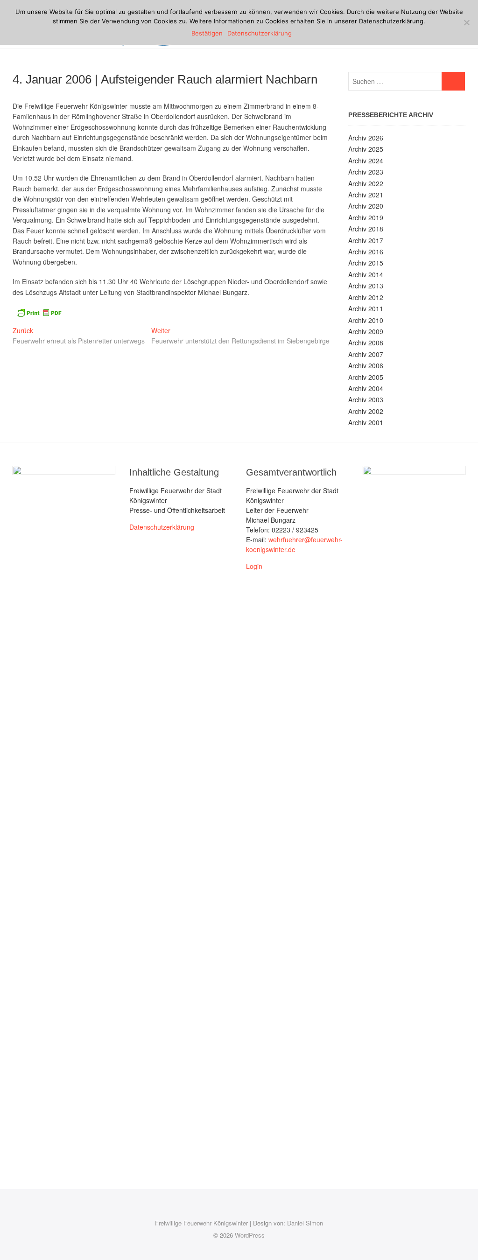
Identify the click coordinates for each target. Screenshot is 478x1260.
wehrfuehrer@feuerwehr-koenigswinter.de (294, 544)
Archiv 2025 (365, 149)
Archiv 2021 (365, 194)
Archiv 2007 (365, 354)
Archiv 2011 (365, 308)
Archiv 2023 (365, 171)
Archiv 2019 (365, 217)
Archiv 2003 (365, 399)
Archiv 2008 (365, 342)
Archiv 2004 (365, 388)
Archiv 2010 (365, 320)
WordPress (250, 1235)
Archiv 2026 (365, 137)
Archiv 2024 (365, 160)
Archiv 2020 (365, 205)
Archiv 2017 (365, 240)
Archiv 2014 (365, 274)
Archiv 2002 (365, 411)
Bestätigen (207, 33)
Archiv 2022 (365, 183)
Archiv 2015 (365, 262)
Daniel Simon (305, 1222)
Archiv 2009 (365, 331)
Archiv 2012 (365, 297)
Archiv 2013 (365, 285)
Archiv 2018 (365, 228)
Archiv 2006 (365, 365)
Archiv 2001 (365, 422)
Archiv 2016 (365, 251)
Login (254, 566)
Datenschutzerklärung (161, 527)
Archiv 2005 (365, 377)
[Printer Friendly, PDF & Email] (39, 311)
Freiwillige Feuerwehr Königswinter (201, 1222)
